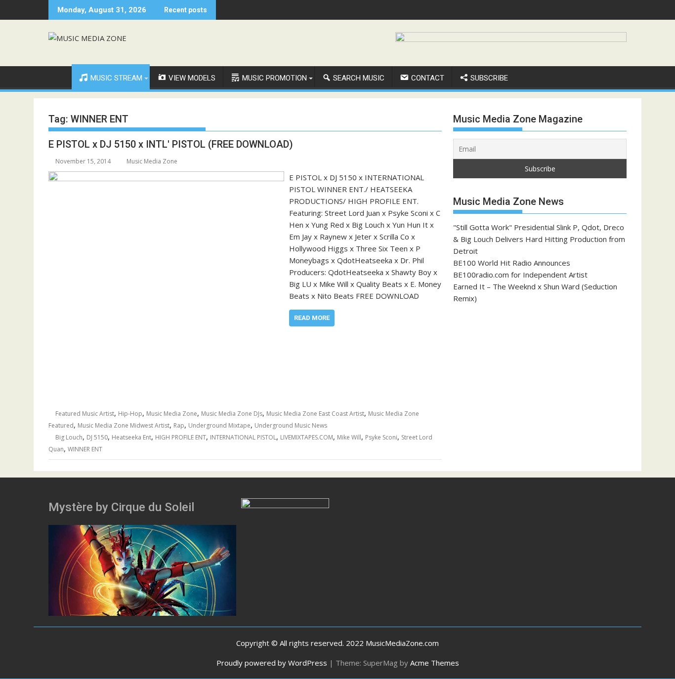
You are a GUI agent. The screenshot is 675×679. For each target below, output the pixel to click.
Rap (178, 425)
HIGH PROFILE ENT (180, 437)
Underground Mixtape (219, 425)
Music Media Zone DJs (231, 413)
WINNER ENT (85, 449)
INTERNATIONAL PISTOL (243, 437)
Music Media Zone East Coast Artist (315, 413)
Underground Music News (290, 425)
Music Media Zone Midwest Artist (123, 425)
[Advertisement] (540, 384)
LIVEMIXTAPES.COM (306, 437)
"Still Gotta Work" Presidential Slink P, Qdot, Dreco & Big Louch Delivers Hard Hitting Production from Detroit (539, 239)
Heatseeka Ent (131, 437)
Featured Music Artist (84, 413)
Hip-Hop (130, 413)
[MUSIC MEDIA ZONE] (58, 76)
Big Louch (69, 437)
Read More (312, 317)
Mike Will (349, 437)
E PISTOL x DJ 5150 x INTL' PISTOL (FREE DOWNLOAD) (170, 144)
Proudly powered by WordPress (271, 663)
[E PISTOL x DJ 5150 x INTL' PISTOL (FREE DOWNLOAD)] (166, 177)
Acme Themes (434, 663)
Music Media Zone (152, 161)
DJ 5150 (97, 437)
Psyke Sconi (381, 437)
